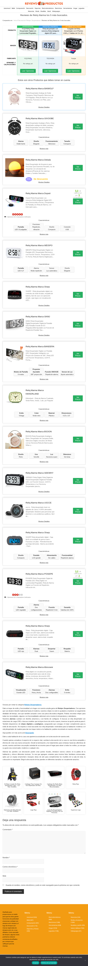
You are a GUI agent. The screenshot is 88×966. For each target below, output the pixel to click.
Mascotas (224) (75, 917)
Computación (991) (33, 923)
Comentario (8, 830)
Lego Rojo (33, 810)
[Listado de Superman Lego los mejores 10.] (75, 800)
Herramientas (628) (55, 925)
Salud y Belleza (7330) (77, 928)
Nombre (6, 858)
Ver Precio (77, 97)
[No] (85, 960)
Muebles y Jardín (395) (78, 925)
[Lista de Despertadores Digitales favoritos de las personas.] (54, 800)
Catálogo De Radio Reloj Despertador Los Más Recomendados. (54, 785)
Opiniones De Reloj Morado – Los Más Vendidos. (12, 810)
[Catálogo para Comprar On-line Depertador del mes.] (33, 774)
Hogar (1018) (53, 928)
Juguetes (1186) (54, 931)
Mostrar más (44, 148)
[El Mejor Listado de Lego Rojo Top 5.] (33, 800)
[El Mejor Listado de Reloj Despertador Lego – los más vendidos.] (12, 774)
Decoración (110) (32, 926)
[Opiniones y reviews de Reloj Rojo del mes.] (75, 774)
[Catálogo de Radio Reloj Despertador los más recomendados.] (54, 774)
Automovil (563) (32, 917)
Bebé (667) (30, 920)
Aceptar (35, 963)
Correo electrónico (10, 867)
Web (4, 876)
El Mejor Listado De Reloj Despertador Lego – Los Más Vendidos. (12, 785)
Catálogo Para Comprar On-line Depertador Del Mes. (33, 784)
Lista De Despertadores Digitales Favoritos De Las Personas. (54, 811)
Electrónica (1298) (54, 922)
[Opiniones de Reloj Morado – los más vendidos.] (12, 800)
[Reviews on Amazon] (17, 214)
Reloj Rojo (76, 784)
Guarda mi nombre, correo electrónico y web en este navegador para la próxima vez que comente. (43, 885)
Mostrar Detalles (44, 107)
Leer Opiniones (28, 71)
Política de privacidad (49, 963)
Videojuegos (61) (76, 931)
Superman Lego (76, 810)
